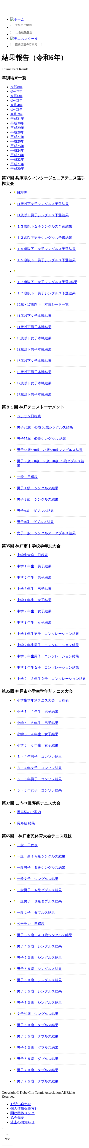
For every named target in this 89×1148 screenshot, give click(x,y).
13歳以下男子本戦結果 (34, 349)
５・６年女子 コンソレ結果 (39, 790)
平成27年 (17, 137)
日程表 (22, 192)
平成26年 (17, 141)
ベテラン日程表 (29, 416)
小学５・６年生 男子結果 (37, 723)
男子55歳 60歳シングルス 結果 (41, 438)
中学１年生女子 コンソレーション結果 (48, 667)
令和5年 (16, 100)
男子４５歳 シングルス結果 (39, 946)
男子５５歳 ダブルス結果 (37, 1036)
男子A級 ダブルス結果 (35, 510)
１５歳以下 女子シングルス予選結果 (46, 249)
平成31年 (17, 118)
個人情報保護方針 (24, 1108)
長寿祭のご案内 (29, 812)
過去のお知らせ (22, 1122)
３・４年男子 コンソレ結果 (39, 756)
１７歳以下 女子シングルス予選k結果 (47, 282)
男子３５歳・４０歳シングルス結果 (44, 935)
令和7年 (16, 91)
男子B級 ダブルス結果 (35, 522)
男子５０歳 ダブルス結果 (37, 1025)
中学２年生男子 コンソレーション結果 (48, 645)
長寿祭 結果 (26, 823)
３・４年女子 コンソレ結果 (39, 768)
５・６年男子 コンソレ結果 (39, 779)
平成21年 (17, 164)
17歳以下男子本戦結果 (34, 394)
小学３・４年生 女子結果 (37, 734)
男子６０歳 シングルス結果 (39, 980)
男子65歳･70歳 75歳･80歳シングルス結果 (50, 450)
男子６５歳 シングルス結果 (39, 991)
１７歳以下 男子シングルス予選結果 (46, 293)
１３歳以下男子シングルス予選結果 (44, 237)
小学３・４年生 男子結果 (37, 711)
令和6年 (16, 96)
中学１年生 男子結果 (34, 566)
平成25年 (17, 146)
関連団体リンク (22, 1113)
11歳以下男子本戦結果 (34, 327)
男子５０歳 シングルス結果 (39, 957)
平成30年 (17, 123)
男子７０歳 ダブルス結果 (37, 1070)
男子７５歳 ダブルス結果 (37, 1081)
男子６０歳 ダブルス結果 (37, 1047)
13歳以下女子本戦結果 (34, 338)
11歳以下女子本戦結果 (34, 316)
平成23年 (17, 155)
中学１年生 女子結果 (34, 600)
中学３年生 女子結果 (34, 622)
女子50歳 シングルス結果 (37, 1014)
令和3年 (16, 109)
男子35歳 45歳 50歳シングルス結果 (45, 427)
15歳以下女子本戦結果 (34, 361)
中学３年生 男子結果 (34, 589)
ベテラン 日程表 (30, 924)
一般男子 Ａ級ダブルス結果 (39, 890)
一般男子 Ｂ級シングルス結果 (41, 867)
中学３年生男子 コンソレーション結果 (48, 656)
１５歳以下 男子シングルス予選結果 (46, 260)
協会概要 (17, 1117)
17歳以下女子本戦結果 (34, 383)
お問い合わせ (20, 1104)
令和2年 (16, 114)
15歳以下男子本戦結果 (34, 372)
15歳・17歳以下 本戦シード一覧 (43, 304)
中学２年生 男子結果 (34, 577)
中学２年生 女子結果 (34, 611)
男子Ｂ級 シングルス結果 (37, 499)
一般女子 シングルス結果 (37, 879)
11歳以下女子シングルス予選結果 (43, 204)
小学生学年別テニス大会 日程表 (43, 700)
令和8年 (16, 87)
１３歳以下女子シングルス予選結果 (44, 226)
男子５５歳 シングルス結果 (39, 969)
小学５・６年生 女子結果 (37, 745)
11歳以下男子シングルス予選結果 (43, 215)
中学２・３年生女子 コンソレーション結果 (51, 679)
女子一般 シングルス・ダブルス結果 (46, 533)
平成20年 (17, 168)
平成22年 (17, 159)
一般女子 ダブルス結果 (36, 912)
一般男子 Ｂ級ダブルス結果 (39, 901)
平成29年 (17, 128)
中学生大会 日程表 (32, 555)
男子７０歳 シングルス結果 (39, 1002)
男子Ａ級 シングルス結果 (37, 488)
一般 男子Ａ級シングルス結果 (41, 856)
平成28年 (17, 132)
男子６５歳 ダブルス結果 (37, 1059)
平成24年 (17, 150)
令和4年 (16, 105)
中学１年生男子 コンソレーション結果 (48, 634)
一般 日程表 (27, 477)
